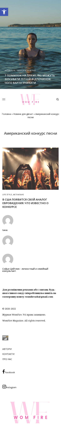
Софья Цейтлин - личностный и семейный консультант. (25, 270)
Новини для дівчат (23, 113)
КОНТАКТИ (8, 353)
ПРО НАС (7, 359)
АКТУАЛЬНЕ (10, 70)
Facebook (10, 372)
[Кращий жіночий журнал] (30, 99)
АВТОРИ (7, 348)
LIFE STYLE (7, 194)
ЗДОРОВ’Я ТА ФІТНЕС (26, 70)
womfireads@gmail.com (39, 296)
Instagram (11, 387)
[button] (4, 12)
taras (5, 230)
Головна (6, 113)
